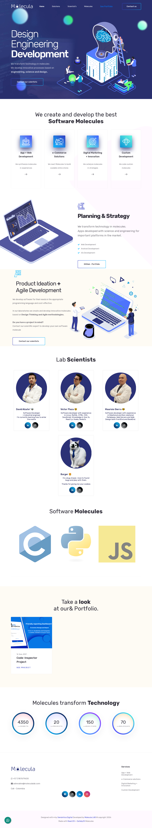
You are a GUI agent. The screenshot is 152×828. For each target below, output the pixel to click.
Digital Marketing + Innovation (129, 784)
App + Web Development (127, 774)
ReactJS (71, 821)
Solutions (56, 6)
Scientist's (72, 6)
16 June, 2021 (22, 654)
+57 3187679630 (21, 778)
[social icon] (28, 425)
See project (24, 668)
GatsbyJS (81, 821)
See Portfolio (106, 6)
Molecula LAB (90, 817)
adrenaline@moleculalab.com (26, 783)
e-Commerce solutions (130, 779)
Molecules (88, 6)
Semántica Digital (65, 817)
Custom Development (130, 790)
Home (41, 6)
